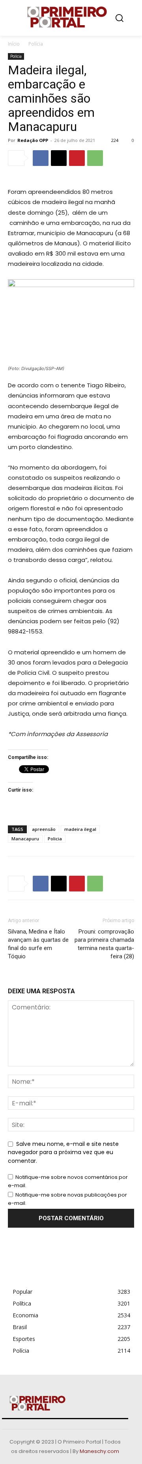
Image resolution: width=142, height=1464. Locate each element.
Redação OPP (32, 140)
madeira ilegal (80, 829)
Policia (55, 839)
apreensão (44, 829)
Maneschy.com (99, 1451)
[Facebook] (41, 158)
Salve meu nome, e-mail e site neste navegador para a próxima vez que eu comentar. (63, 1152)
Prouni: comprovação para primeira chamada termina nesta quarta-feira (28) (104, 944)
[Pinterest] (77, 158)
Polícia (35, 44)
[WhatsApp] (95, 158)
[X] (59, 158)
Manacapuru (25, 839)
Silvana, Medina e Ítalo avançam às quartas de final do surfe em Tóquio (38, 944)
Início (14, 44)
